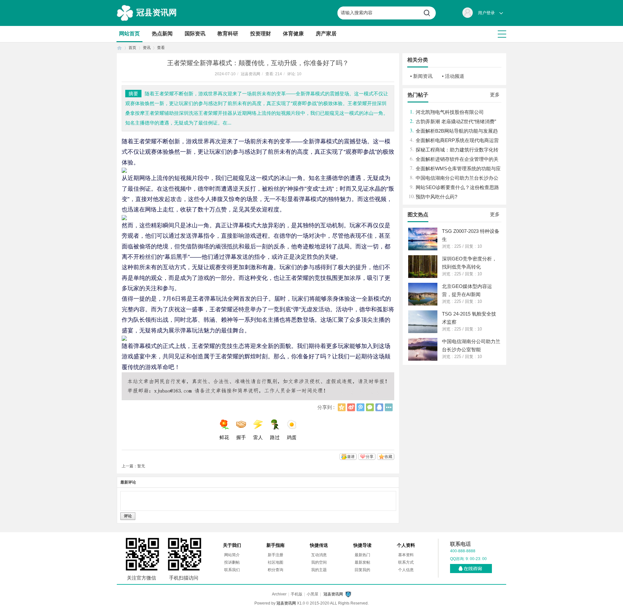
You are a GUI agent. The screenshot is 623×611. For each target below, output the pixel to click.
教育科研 (227, 33)
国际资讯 (195, 33)
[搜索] (429, 12)
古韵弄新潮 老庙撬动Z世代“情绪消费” (456, 121)
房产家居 (326, 33)
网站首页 (129, 33)
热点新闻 (162, 33)
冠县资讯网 (156, 12)
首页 (119, 48)
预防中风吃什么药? (436, 196)
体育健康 (293, 33)
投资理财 (260, 33)
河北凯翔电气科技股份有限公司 (450, 112)
